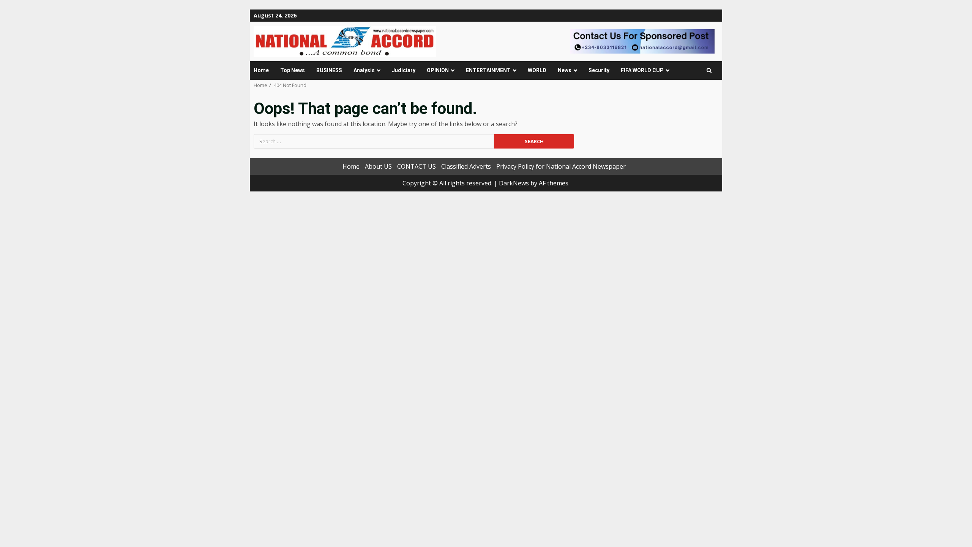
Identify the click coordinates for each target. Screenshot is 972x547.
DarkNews (514, 183)
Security (599, 70)
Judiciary (403, 70)
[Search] (709, 70)
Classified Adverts (466, 166)
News (564, 70)
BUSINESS (329, 70)
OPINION (438, 70)
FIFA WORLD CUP (642, 70)
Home (261, 70)
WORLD (537, 70)
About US (378, 166)
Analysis (364, 70)
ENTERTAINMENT (488, 70)
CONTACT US (416, 166)
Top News (292, 70)
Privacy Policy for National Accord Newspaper (561, 166)
